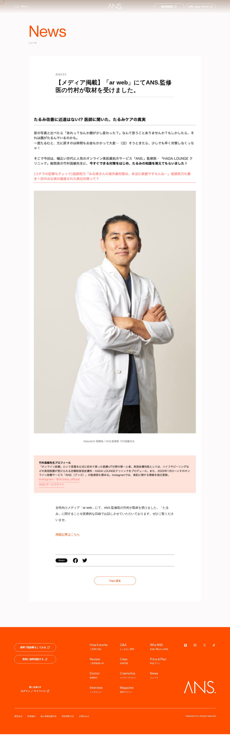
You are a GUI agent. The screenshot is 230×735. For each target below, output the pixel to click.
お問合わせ (84, 717)
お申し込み (198, 6)
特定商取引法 (68, 717)
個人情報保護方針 (49, 717)
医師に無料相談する (33, 659)
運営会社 (18, 717)
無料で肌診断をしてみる (33, 648)
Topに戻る (115, 581)
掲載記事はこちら (68, 535)
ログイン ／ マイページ (33, 691)
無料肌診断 (167, 6)
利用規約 (31, 717)
